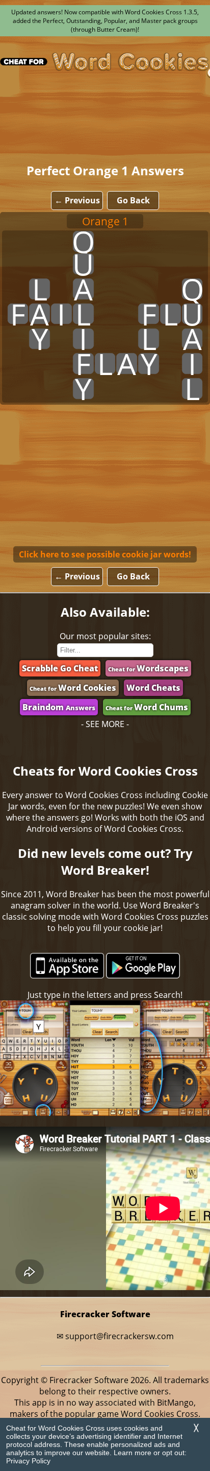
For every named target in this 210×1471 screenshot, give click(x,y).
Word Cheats (153, 687)
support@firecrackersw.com (119, 1336)
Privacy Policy (28, 1461)
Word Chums (147, 707)
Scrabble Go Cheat (60, 668)
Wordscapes (148, 668)
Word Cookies (73, 687)
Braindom (58, 707)
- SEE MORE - (105, 724)
